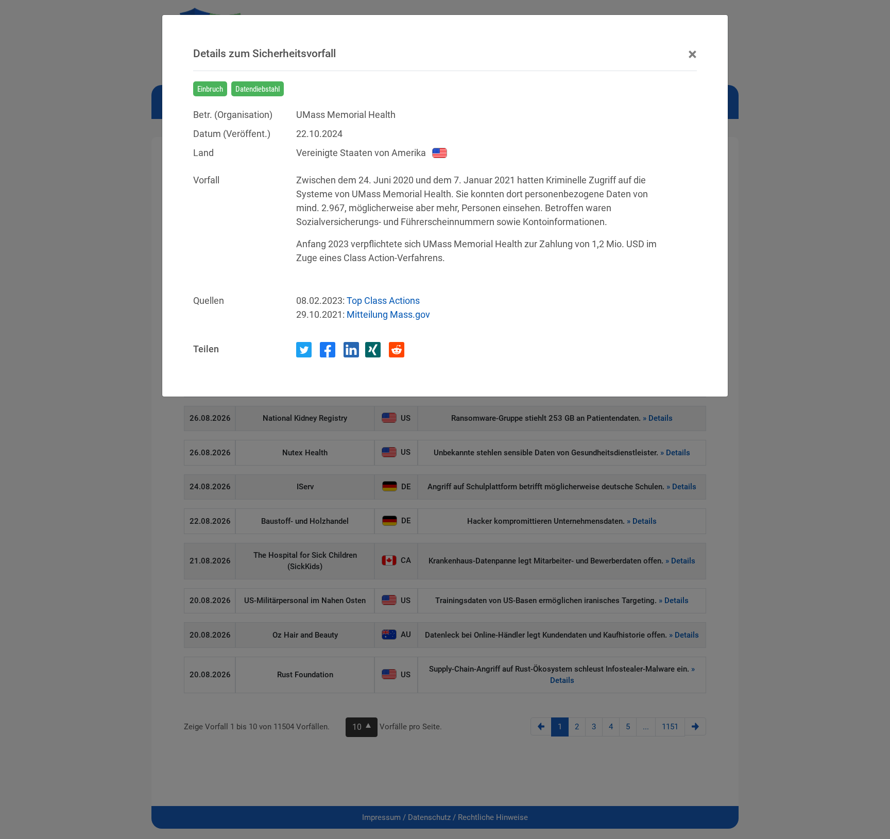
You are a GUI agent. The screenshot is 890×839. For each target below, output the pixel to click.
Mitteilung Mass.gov (388, 314)
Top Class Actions (383, 300)
